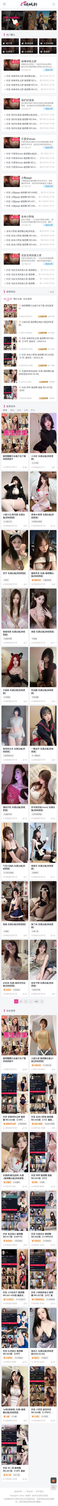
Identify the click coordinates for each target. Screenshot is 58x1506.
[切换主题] (54, 1487)
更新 (12, 410)
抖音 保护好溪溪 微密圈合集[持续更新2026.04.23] (29, 114)
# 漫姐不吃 (8, 814)
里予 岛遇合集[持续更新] (14, 573)
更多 (52, 291)
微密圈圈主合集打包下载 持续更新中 (36, 307)
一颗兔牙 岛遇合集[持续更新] (42, 750)
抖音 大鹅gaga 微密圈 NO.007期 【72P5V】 (27, 201)
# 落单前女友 (8, 755)
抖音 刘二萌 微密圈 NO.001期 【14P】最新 (14, 1469)
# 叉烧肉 (7, 697)
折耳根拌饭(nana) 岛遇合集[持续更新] (43, 809)
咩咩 (35, 1182)
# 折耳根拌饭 (37, 814)
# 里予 (6, 580)
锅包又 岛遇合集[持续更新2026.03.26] (42, 1352)
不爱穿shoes (28, 139)
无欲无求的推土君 (31, 255)
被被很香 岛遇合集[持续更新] (14, 633)
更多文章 (49, 69)
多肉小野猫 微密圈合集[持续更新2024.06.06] (27, 231)
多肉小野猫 (27, 216)
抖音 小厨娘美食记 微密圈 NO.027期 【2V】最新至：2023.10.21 (43, 1295)
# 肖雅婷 (16, 1182)
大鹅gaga (26, 177)
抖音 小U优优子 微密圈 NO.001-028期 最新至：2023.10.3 (14, 1295)
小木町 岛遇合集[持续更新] (42, 457)
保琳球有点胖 (28, 61)
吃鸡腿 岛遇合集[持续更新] (42, 691)
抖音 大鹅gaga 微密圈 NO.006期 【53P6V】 (27, 196)
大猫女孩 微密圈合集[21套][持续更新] (36, 323)
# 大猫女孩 (47, 1065)
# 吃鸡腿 (35, 697)
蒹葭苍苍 (37, 580)
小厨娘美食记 (39, 1299)
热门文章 (8, 298)
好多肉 (8, 989)
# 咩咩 (42, 1182)
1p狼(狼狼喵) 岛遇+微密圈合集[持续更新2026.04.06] (14, 1412)
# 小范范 (45, 1416)
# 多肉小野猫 (49, 1123)
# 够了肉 (35, 931)
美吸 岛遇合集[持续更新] (42, 631)
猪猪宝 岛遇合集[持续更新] (42, 867)
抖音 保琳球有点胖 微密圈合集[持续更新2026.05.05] (30, 75)
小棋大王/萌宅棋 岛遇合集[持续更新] (14, 516)
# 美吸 (34, 638)
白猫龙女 (37, 1240)
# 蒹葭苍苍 (47, 580)
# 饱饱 (6, 931)
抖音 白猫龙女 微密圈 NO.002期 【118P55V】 (42, 1235)
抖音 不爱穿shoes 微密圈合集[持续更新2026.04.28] (30, 153)
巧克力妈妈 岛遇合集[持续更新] (14, 867)
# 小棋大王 (8, 521)
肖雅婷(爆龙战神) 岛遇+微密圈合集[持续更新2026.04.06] (36, 372)
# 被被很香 (8, 638)
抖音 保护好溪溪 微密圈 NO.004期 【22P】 (26, 119)
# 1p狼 (14, 1416)
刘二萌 (8, 1475)
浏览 (19, 410)
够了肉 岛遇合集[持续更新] (42, 926)
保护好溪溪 (27, 100)
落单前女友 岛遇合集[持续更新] (14, 750)
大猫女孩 (37, 1065)
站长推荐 (27, 298)
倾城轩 (28, 1495)
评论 (33, 410)
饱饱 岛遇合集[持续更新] (14, 924)
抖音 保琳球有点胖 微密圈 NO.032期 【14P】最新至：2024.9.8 (36, 340)
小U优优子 (10, 1299)
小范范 (36, 1416)
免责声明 (18, 1491)
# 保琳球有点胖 (23, 1123)
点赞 (26, 410)
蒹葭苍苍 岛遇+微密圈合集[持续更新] (42, 575)
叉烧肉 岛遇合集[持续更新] (14, 691)
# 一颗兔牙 (36, 755)
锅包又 (36, 1357)
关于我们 (40, 1491)
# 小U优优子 (20, 1299)
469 (36, 1001)
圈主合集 (18, 298)
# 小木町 (35, 463)
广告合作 (29, 1491)
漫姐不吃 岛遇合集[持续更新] (14, 809)
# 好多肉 (16, 989)
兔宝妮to (9, 1240)
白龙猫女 (9, 1357)
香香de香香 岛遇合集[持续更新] (42, 516)
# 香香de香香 (37, 521)
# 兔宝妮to (18, 1240)
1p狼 (7, 1416)
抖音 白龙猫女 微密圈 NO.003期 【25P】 (13, 1352)
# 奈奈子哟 (36, 989)
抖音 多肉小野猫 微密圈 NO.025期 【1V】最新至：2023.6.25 (36, 356)
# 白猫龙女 (47, 1240)
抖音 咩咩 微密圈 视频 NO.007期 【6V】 (35, 389)
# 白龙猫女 (19, 1357)
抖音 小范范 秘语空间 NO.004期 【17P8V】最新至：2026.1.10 (42, 1412)
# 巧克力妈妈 (8, 872)
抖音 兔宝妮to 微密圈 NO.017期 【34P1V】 (13, 1235)
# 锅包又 (45, 1357)
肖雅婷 (8, 1182)
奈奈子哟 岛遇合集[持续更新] (42, 984)
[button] (53, 28)
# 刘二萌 (16, 1475)
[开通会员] (54, 1480)
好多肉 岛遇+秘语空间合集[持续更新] (14, 984)
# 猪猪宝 (35, 872)
